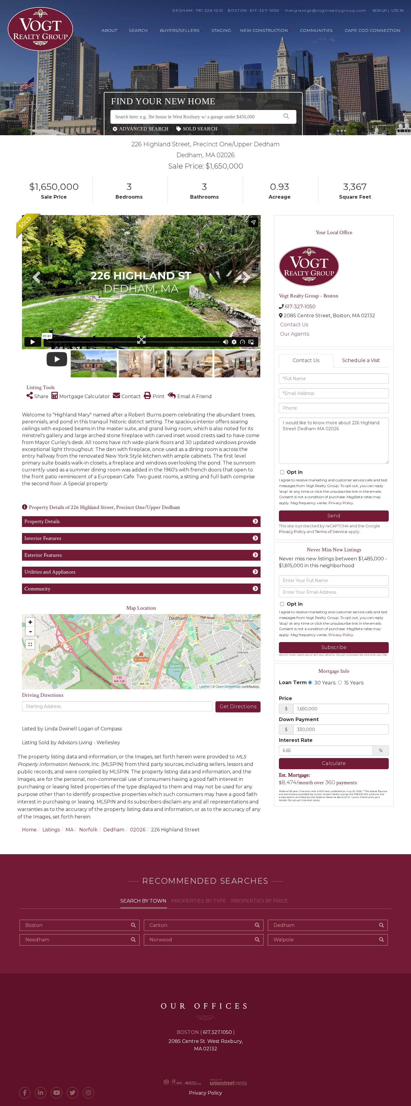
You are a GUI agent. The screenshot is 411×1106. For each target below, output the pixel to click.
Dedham (113, 830)
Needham (37, 940)
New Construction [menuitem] (264, 30)
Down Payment (299, 719)
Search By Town (143, 901)
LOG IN (397, 10)
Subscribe (334, 647)
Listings (51, 830)
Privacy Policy (341, 503)
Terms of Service (331, 531)
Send (333, 516)
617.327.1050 (217, 1032)
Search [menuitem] (138, 30)
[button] (286, 117)
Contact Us (294, 325)
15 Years (353, 683)
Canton (158, 925)
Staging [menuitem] (221, 30)
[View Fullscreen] (30, 644)
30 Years (324, 683)
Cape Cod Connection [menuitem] (372, 30)
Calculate (334, 763)
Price (285, 698)
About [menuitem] (109, 30)
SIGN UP (379, 10)
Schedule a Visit (361, 360)
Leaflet (204, 686)
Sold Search (200, 128)
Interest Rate (296, 740)
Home (29, 830)
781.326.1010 (210, 10)
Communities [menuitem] (316, 30)
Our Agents (294, 334)
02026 (137, 830)
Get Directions (238, 706)
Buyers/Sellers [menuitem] (179, 30)
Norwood (161, 940)
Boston (33, 925)
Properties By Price (259, 901)
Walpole (283, 940)
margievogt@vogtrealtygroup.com (325, 10)
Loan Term (293, 682)
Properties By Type (198, 901)
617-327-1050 (265, 10)
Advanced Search (144, 128)
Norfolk (88, 830)
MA (69, 830)
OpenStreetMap (228, 686)
